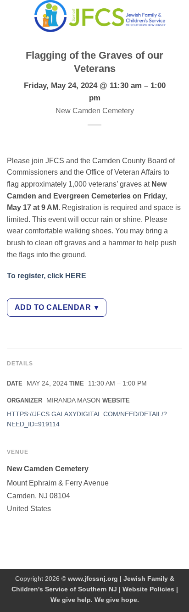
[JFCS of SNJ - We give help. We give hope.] (100, 16)
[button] (12, 16)
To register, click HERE (46, 276)
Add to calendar (57, 307)
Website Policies (148, 589)
